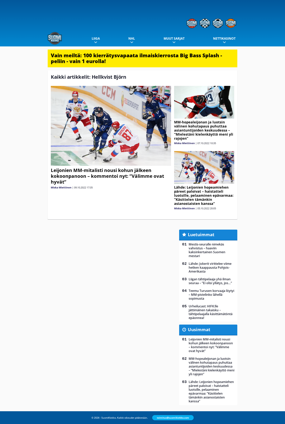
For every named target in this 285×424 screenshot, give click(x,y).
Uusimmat (199, 329)
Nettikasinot (224, 38)
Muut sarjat (174, 38)
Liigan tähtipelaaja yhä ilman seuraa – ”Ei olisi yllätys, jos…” (210, 281)
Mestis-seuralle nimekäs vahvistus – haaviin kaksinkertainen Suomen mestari (207, 250)
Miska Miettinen (61, 187)
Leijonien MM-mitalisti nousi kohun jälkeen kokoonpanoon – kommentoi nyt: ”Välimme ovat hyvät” (107, 176)
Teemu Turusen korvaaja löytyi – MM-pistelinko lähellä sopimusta (211, 295)
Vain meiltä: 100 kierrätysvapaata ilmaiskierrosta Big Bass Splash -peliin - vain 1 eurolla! (136, 58)
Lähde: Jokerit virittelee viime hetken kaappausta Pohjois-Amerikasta (210, 268)
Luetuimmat (201, 234)
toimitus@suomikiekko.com (173, 417)
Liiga (96, 38)
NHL (131, 38)
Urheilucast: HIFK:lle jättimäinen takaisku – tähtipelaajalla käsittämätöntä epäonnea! (210, 312)
